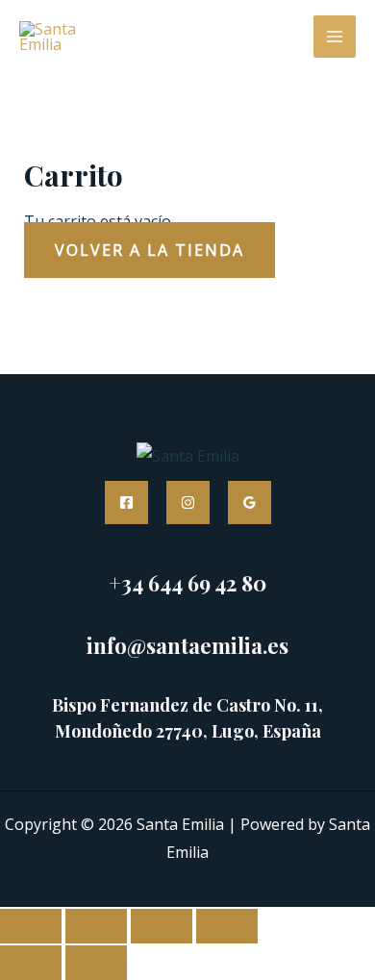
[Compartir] (161, 926)
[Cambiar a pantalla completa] (96, 926)
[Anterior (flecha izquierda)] (31, 962)
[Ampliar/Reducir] (31, 926)
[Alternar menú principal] (334, 36)
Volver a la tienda (149, 250)
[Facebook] (126, 502)
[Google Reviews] (249, 502)
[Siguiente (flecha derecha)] (96, 962)
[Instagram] (188, 502)
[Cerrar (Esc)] (227, 926)
